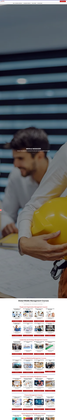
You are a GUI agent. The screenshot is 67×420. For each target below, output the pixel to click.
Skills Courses (34, 3)
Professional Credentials (18, 3)
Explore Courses (40, 3)
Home (13, 3)
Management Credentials (27, 3)
